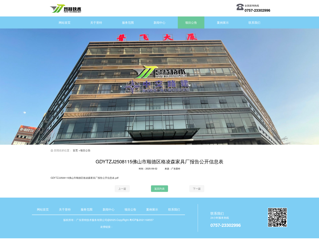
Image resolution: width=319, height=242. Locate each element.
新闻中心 (108, 209)
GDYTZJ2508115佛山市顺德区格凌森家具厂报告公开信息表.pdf (85, 177)
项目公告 (130, 209)
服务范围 (86, 209)
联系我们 (174, 209)
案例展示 (152, 209)
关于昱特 (65, 209)
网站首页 (43, 209)
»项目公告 (84, 150)
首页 (75, 150)
